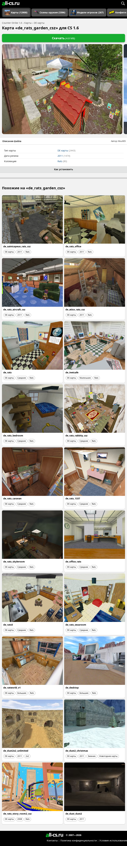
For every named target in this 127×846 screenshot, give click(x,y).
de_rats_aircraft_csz (14, 309)
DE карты (66, 150)
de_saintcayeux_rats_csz (17, 246)
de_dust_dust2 (73, 813)
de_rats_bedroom (13, 435)
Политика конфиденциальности (78, 840)
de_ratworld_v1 (12, 687)
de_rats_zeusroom (75, 624)
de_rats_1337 (72, 498)
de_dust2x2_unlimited (15, 750)
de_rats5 (8, 624)
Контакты (52, 840)
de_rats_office (73, 246)
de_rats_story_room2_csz (17, 813)
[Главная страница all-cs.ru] (10, 3)
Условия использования (113, 840)
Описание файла (11, 141)
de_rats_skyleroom (14, 561)
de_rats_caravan (12, 498)
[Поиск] (123, 3)
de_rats (7, 372)
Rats (62, 161)
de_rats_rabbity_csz (76, 435)
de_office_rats (73, 561)
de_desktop (72, 687)
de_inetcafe (71, 372)
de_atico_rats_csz (75, 309)
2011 (64, 155)
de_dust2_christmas (76, 750)
